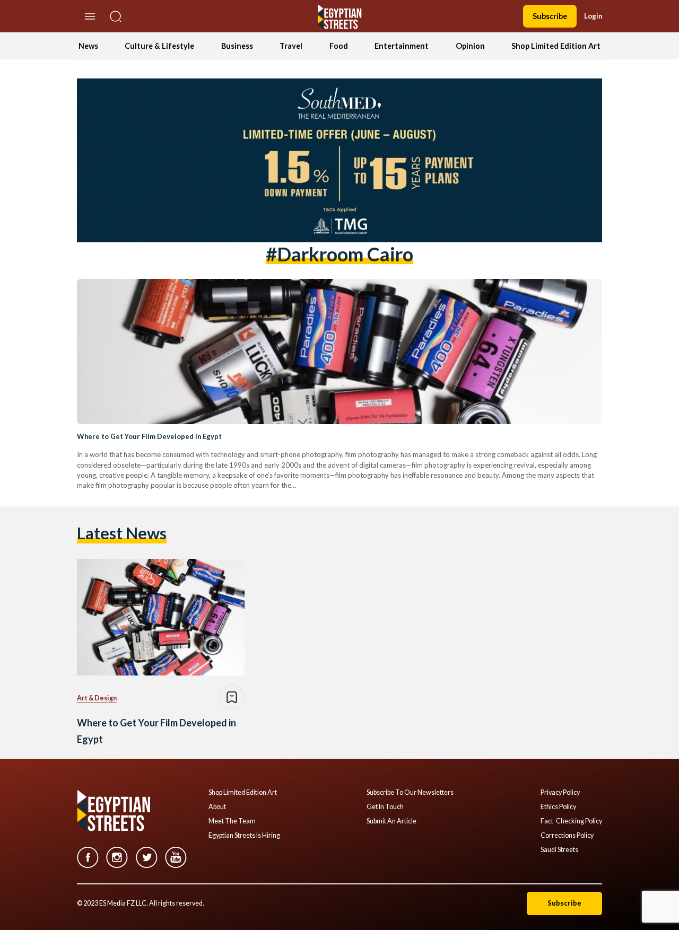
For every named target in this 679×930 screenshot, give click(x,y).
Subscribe (550, 16)
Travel (291, 45)
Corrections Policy (567, 835)
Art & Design (97, 698)
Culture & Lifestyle (159, 45)
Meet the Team (232, 821)
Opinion (470, 45)
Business (237, 45)
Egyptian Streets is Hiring (244, 835)
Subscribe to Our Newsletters (410, 792)
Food (338, 45)
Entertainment (402, 45)
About (217, 807)
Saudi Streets (559, 850)
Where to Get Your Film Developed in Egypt (149, 436)
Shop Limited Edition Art (555, 45)
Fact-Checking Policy (571, 821)
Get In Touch (385, 807)
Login (593, 16)
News (88, 45)
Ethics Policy (558, 807)
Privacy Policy (560, 792)
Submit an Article (391, 821)
